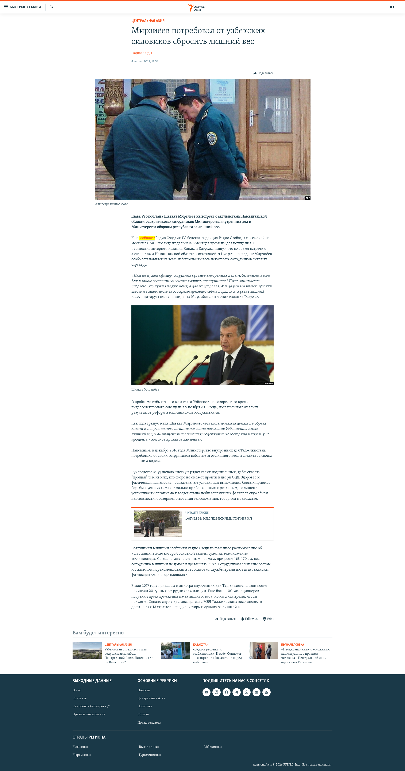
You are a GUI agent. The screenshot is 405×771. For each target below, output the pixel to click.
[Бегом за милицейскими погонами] (158, 523)
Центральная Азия (148, 21)
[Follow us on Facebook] (227, 692)
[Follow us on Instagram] (216, 692)
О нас (77, 690)
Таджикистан (149, 747)
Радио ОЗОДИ (141, 53)
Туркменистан (150, 755)
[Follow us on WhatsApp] (247, 692)
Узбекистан (213, 747)
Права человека (292, 644)
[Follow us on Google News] (256, 692)
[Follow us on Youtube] (206, 692)
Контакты (80, 698)
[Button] (263, 73)
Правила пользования (89, 714)
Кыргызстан (82, 755)
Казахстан (200, 644)
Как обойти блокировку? (91, 706)
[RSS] (266, 692)
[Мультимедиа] (392, 7)
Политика (145, 706)
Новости (144, 690)
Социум (143, 714)
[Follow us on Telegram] (236, 692)
